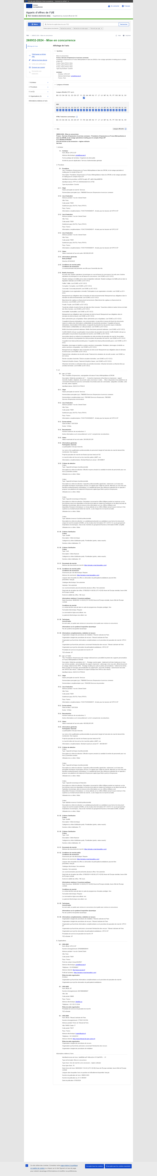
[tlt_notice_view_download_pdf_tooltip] (57, 110)
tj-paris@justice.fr (81, 1033)
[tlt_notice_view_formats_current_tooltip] (125, 129)
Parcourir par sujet (95, 28)
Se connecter (115, 6)
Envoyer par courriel (38, 67)
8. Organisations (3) (35, 96)
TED (27, 35)
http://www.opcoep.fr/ (79, 970)
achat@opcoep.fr (76, 76)
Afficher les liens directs (39, 60)
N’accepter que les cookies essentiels (118, 1166)
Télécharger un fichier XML (39, 55)
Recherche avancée (65, 28)
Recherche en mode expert (81, 28)
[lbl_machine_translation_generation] (77, 117)
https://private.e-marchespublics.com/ (95, 565)
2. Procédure (33, 87)
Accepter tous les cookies (94, 1166)
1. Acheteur (32, 82)
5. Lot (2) (31, 91)
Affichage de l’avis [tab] (32, 46)
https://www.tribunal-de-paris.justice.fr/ (84, 1039)
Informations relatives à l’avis (38, 101)
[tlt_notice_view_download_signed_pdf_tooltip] (84, 98)
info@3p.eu (79, 1001)
